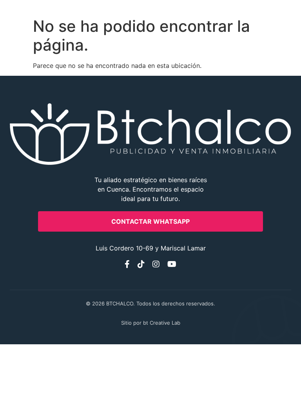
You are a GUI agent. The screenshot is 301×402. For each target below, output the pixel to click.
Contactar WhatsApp (150, 221)
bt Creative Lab (161, 323)
